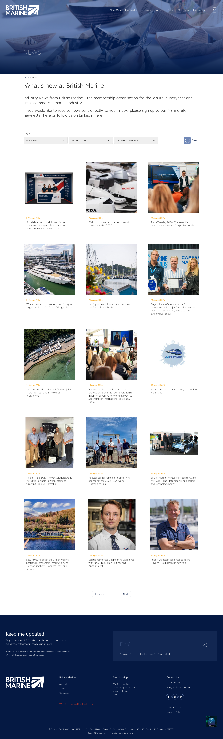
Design (90, 733)
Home (26, 77)
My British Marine (121, 684)
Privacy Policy (174, 707)
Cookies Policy (174, 711)
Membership (131, 10)
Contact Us (64, 693)
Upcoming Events (120, 691)
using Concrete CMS (127, 733)
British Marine (67, 677)
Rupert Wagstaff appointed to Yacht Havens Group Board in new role (170, 561)
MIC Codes (183, 10)
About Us (114, 10)
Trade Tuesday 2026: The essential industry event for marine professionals (172, 224)
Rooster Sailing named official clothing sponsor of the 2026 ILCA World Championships (109, 480)
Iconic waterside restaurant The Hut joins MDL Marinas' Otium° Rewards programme (48, 392)
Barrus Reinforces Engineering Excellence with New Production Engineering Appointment (111, 562)
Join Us (116, 694)
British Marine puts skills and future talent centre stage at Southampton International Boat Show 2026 (46, 225)
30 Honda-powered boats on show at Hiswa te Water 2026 (109, 224)
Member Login (200, 10)
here (47, 115)
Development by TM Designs (106, 733)
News (170, 10)
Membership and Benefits (124, 687)
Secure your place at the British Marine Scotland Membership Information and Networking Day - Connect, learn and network (47, 564)
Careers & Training (152, 10)
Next (125, 594)
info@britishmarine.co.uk (179, 687)
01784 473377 (174, 682)
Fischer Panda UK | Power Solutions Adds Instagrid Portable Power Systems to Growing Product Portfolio (49, 480)
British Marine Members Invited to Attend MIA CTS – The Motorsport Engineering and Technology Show (174, 480)
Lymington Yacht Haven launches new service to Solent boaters (109, 306)
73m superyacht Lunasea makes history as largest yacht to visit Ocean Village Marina (49, 306)
